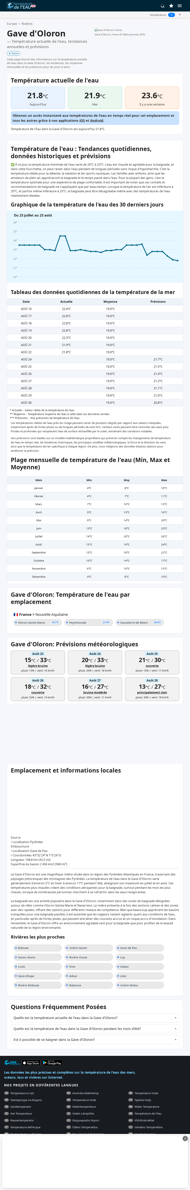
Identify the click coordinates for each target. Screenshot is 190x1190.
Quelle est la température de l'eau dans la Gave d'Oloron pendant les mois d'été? (77, 1028)
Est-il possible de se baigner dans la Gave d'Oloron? (54, 1039)
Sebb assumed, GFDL (133, 34)
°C (171, 14)
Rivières (27, 24)
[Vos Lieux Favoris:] (171, 5)
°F (179, 14)
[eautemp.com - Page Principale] (21, 5)
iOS (82, 120)
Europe (12, 24)
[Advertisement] (90, 1162)
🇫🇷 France (23, 614)
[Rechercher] (162, 5)
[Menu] (179, 5)
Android (96, 120)
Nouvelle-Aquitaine (51, 614)
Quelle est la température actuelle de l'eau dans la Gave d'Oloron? (65, 1018)
